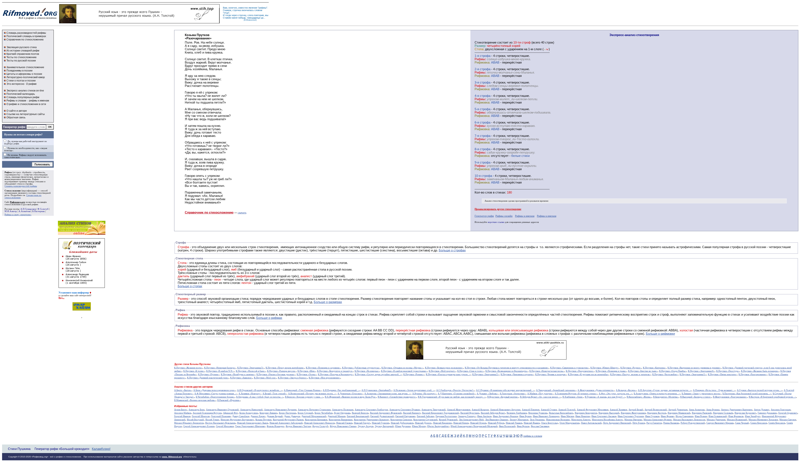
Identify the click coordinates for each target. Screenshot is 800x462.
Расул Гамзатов (654, 423)
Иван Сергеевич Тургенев (631, 416)
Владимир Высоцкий (609, 413)
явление (253, 7)
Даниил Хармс (258, 416)
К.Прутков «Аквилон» (241, 378)
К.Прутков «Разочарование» (753, 374)
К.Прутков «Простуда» (727, 371)
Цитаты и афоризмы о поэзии (24, 73)
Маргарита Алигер (580, 419)
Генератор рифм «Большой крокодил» (62, 449)
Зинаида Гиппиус (467, 416)
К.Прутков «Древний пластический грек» (208, 378)
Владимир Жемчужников (633, 413)
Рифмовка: (482, 62)
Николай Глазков (344, 423)
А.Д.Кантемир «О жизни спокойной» (456, 393)
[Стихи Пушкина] (139, 22)
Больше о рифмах (269, 318)
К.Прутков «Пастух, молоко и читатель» (630, 374)
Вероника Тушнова (537, 413)
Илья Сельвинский (718, 416)
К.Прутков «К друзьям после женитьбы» (588, 374)
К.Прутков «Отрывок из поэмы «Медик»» (402, 368)
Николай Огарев (478, 423)
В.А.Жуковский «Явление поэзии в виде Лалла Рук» (350, 397)
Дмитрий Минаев (336, 416)
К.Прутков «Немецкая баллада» (220, 368)
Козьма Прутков (263, 419)
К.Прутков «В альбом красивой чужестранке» (404, 371)
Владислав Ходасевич (745, 413)
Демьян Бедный (274, 416)
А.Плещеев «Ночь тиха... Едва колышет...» (714, 390)
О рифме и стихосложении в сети (26, 104)
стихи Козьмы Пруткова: (197, 364)
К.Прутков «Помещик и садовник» (323, 368)
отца (226, 12)
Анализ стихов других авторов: (193, 386)
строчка (236, 10)
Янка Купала (523, 426)
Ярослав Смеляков (540, 426)
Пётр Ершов (638, 423)
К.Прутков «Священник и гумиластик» (569, 368)
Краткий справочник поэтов (22, 53)
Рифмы (589, 314)
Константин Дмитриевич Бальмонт (371, 419)
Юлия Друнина (402, 426)
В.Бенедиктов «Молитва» (666, 397)
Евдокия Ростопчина (446, 416)
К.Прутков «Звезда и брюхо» (292, 378)
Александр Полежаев (342, 409)
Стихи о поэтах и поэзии (21, 80)
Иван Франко (667, 416)
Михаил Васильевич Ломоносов (689, 419)
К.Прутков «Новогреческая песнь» (546, 371)
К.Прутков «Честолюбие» (665, 374)
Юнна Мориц (419, 426)
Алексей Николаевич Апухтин (505, 409)
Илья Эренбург (752, 416)
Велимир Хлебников (517, 413)
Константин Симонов (401, 419)
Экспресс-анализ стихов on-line (25, 90)
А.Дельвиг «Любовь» (487, 393)
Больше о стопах (190, 286)
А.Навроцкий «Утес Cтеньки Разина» (302, 390)
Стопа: (479, 49)
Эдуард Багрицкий (384, 426)
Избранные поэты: (185, 406)
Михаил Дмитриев (716, 419)
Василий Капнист (411, 413)
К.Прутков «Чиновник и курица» (517, 374)
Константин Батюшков (316, 419)
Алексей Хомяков (618, 409)
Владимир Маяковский (679, 413)
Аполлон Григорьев (780, 409)
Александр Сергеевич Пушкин (404, 409)
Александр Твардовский (433, 409)
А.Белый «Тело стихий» (274, 393)
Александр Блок (196, 409)
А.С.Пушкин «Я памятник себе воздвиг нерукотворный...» (505, 390)
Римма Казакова (671, 423)
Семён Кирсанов (777, 423)
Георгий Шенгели (201, 416)
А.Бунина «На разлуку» (424, 393)
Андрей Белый (636, 409)
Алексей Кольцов (480, 409)
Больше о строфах (452, 250)
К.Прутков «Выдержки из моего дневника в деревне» (694, 368)
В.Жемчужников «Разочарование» (730, 397)
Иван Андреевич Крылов (505, 416)
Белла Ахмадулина (248, 413)
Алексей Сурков (549, 409)
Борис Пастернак (287, 413)
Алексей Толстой (566, 409)
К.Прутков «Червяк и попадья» (550, 374)
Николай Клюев (461, 423)
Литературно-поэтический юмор (25, 77)
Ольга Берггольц (549, 423)
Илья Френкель (735, 416)
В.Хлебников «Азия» (572, 397)
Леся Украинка (537, 419)
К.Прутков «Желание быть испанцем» (760, 371)
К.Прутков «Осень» (306, 374)
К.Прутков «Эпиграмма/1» (693, 374)
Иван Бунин (525, 416)
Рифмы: (480, 59)
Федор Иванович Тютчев (298, 426)
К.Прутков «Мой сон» (265, 378)
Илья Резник (701, 416)
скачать (242, 212)
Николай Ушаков (514, 423)
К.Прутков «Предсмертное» (580, 371)
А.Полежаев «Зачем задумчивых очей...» (414, 390)
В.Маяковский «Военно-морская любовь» (195, 400)
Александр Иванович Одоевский (222, 409)
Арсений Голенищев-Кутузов (207, 413)
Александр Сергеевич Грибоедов (371, 409)
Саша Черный (742, 423)
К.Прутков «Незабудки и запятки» (238, 374)
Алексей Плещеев (530, 409)
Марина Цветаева (633, 419)
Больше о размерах (328, 302)
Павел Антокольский (591, 423)
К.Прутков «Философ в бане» (250, 371)
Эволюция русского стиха (21, 47)
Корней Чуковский (448, 419)
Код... (61, 298)
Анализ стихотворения (496, 201)
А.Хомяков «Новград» (250, 393)
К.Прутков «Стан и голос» (470, 371)
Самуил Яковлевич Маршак (720, 423)
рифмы (262, 7)
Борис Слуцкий (305, 413)
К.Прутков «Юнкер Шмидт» (604, 368)
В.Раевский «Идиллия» (228, 400)
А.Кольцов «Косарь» (626, 390)
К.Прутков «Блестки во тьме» (643, 371)
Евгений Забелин (425, 416)
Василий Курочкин (469, 413)
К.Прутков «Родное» (630, 368)
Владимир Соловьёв (723, 413)
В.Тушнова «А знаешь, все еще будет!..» (605, 397)
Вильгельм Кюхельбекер (561, 413)
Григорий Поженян (221, 416)
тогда (228, 15)
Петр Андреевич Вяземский (617, 423)
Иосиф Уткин (212, 419)
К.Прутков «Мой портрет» (442, 371)
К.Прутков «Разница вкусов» (281, 371)
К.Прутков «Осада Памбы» (672, 371)
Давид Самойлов (240, 416)
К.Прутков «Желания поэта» (188, 368)
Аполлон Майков (182, 413)
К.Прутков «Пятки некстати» (722, 374)
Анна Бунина (712, 409)
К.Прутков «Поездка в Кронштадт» (335, 374)
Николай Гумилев (380, 423)
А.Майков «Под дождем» (540, 393)
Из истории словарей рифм (22, 50)
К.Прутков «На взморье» (367, 371)
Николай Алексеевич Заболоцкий (286, 423)
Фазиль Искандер (275, 426)
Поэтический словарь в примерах (26, 36)
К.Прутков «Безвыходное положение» (444, 368)
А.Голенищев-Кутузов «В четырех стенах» (576, 393)
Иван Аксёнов (484, 416)
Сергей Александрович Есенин (198, 426)
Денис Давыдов (292, 416)
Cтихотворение (485, 42)
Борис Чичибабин (323, 413)
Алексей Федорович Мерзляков (592, 409)
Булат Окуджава (342, 413)
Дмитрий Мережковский (313, 416)
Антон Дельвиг (761, 409)
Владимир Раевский (701, 413)
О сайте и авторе (16, 110)
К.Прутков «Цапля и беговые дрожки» (275, 374)
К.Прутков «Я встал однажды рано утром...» (448, 374)
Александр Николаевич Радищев (280, 409)
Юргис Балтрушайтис (438, 426)
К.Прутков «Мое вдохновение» (324, 378)
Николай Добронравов (402, 423)
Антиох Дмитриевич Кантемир (736, 409)
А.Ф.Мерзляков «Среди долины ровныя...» (215, 393)
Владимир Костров (656, 413)
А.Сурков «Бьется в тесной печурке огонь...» (759, 390)
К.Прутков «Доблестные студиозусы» (361, 368)
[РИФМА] (30, 19)
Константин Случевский (425, 419)
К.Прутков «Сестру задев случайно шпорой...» (378, 374)
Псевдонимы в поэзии (19, 70)
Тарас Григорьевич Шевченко (250, 426)
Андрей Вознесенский (656, 409)
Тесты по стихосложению (21, 57)
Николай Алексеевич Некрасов (319, 423)
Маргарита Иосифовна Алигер (607, 419)
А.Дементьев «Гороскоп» (350, 393)
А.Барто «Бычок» (183, 390)
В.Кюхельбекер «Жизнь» (639, 397)
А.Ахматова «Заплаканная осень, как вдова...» (387, 393)
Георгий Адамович (787, 413)
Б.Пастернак (38, 211)
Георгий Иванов (182, 416)
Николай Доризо (423, 423)
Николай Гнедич (362, 423)
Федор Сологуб (320, 426)
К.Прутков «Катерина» (654, 368)
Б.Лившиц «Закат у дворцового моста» (701, 393)
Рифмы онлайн (503, 215)
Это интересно (15, 83)
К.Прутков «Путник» (208, 374)
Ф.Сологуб (43, 209)
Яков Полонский (507, 426)
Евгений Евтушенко (405, 416)
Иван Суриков (652, 416)
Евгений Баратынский (358, 416)
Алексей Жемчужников (458, 409)
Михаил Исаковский (737, 419)
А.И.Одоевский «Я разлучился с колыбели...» (259, 390)
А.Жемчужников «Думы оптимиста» (596, 390)
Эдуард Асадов (365, 426)
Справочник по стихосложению (25, 39)
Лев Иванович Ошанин (496, 419)
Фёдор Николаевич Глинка (343, 426)
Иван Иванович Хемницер (546, 416)
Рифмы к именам (524, 215)
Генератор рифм (14, 127)
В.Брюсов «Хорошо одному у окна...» (304, 397)
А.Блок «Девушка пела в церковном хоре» (214, 390)
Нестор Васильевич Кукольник (220, 423)
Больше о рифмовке (660, 333)
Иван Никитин (582, 416)
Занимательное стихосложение (25, 67)
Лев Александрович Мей (471, 419)
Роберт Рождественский (693, 423)
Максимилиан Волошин (558, 419)
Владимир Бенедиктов (586, 413)
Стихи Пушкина (19, 449)
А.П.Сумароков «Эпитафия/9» (376, 390)
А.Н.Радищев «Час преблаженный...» (341, 390)
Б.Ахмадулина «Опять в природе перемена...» (657, 393)
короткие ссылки (496, 222)
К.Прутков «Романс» (413, 374)
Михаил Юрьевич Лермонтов (189, 423)
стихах (500, 192)
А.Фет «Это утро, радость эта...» (615, 393)
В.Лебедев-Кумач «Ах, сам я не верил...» (540, 397)
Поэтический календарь (20, 93)
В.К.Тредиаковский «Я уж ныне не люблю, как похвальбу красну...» (452, 397)
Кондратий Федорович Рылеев (288, 419)
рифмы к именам (39, 100)
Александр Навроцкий (251, 409)
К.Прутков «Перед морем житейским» (285, 368)
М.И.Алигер (11, 211)
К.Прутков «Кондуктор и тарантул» (335, 371)
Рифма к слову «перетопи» (18, 215)
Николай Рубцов (496, 423)
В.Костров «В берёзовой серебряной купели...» (772, 397)
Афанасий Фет (230, 413)
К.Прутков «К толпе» (194, 371)
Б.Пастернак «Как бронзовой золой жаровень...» (746, 393)
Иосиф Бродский (195, 419)
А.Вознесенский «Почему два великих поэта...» (312, 393)
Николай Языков (532, 423)
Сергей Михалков (225, 426)
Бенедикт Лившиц (268, 413)
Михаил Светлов (787, 419)
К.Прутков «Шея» (306, 371)
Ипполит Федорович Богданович (237, 419)
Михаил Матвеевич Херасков (763, 419)
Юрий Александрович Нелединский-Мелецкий (474, 426)
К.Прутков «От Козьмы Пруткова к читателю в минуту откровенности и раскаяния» (507, 368)
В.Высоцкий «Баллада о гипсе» (695, 397)
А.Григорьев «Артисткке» (513, 393)
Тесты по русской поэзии (21, 60)
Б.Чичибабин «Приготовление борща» (215, 397)
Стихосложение (13, 191)
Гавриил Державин (767, 413)
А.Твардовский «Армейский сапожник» (556, 390)
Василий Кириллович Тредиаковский (440, 413)
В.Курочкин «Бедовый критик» (502, 397)
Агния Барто (180, 409)
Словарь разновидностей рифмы (26, 32)
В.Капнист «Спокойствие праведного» (397, 397)
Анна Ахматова (697, 409)
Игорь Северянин (684, 416)
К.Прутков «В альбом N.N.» (220, 371)
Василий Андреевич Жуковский (385, 413)
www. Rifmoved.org (172, 457)
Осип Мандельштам (569, 423)
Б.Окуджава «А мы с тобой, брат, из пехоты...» (259, 397)
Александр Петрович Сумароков (314, 409)
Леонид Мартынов (519, 419)
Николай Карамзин (442, 423)
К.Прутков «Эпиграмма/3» (250, 368)
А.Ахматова (25, 211)
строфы (28, 184)
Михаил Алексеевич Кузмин (657, 419)
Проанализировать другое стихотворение (498, 209)
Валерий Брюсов (360, 413)
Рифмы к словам (16, 100)
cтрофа (485, 55)
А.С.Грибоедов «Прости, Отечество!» (455, 390)
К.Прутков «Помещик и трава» (611, 371)
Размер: (480, 45)
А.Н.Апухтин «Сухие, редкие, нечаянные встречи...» (664, 390)
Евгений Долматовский (382, 416)
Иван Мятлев (567, 416)
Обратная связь (15, 117)
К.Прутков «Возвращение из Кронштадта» (506, 371)
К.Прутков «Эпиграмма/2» (485, 374)
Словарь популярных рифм (22, 97)
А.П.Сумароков (28, 209)
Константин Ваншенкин (340, 419)
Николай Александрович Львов (252, 423)
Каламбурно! (101, 449)
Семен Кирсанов (758, 423)
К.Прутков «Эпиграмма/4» (701, 371)
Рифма (8, 172)
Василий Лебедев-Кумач (493, 413)
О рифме (31, 83)
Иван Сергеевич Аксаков (603, 416)
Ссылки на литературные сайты (25, 114)
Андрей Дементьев (677, 409)
